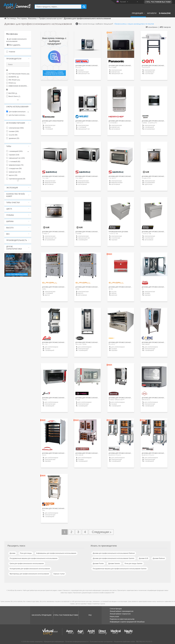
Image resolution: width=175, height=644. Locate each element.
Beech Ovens (14, 96)
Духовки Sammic (114, 563)
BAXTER (13, 93)
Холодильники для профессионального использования (30, 569)
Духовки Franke (98, 563)
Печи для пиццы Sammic (133, 563)
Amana (12, 83)
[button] (17, 58)
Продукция (137, 13)
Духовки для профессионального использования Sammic (113, 558)
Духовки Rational (159, 558)
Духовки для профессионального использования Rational (114, 553)
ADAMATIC (14, 77)
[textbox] (58, 6)
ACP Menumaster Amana (19, 74)
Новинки (12, 52)
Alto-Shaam (14, 80)
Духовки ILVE (143, 558)
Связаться (87, 35)
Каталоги (151, 13)
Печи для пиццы (26, 553)
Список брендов (116, 609)
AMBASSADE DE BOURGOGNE (19, 86)
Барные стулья (59, 574)
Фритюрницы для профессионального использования (29, 574)
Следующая (101, 532)
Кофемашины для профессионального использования (56, 553)
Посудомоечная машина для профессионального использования (33, 558)
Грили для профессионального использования (27, 563)
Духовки (12, 553)
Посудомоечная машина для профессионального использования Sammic (120, 569)
